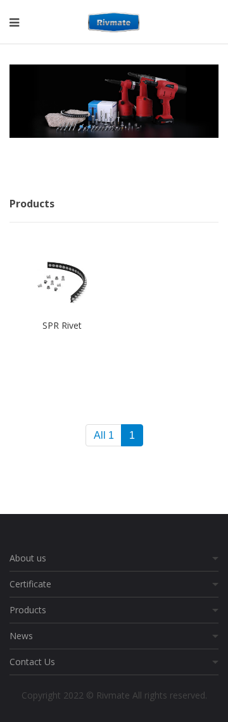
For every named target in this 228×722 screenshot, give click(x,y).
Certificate (30, 584)
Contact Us (32, 662)
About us (28, 558)
